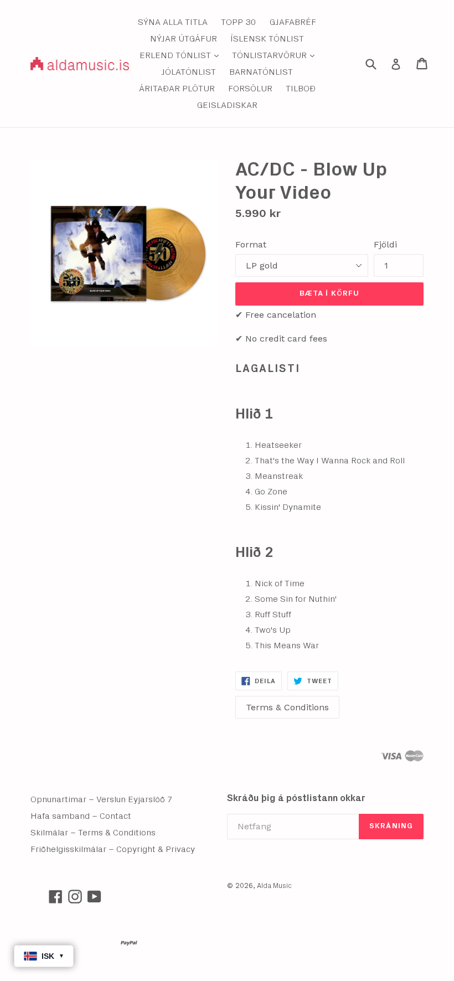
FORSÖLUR (250, 88)
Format (250, 244)
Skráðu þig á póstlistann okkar (296, 798)
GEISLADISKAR (227, 105)
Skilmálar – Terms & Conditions (93, 832)
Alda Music (274, 886)
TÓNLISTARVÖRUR (276, 55)
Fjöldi (385, 244)
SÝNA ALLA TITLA (173, 22)
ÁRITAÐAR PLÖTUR (177, 88)
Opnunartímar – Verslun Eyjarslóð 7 (101, 799)
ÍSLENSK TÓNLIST (267, 38)
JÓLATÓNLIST (188, 72)
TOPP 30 (238, 22)
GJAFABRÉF (293, 22)
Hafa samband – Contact (80, 816)
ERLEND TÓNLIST (182, 55)
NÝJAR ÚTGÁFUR (183, 38)
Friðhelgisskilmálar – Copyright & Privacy (112, 849)
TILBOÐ (301, 88)
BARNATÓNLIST (261, 72)
